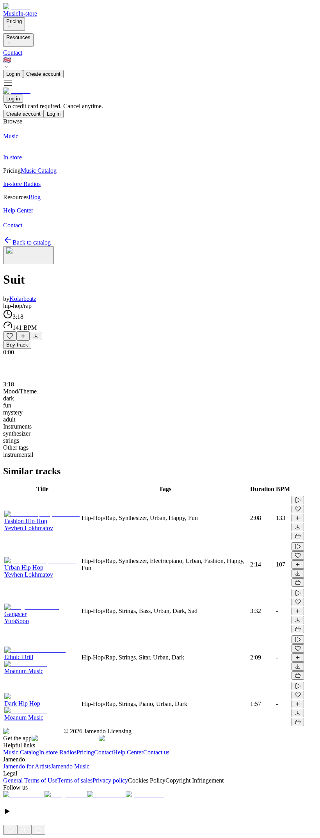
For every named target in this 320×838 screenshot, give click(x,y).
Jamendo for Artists (27, 766)
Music (10, 13)
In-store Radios (57, 752)
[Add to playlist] (23, 336)
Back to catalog (31, 242)
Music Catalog (21, 752)
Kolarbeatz (22, 298)
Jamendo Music (70, 766)
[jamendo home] (16, 6)
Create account (43, 74)
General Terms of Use (30, 780)
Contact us (156, 752)
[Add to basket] (298, 536)
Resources (18, 37)
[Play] (28, 255)
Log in (13, 74)
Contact (12, 52)
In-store (27, 13)
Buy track (17, 345)
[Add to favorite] (9, 336)
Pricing (14, 21)
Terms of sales (74, 780)
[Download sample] (36, 336)
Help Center (128, 752)
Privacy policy (110, 780)
